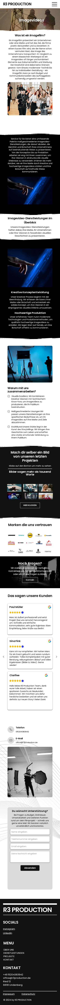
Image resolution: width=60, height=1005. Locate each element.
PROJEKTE (9, 956)
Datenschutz (28, 994)
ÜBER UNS (8, 949)
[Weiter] (56, 656)
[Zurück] (3, 656)
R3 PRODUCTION (17, 4)
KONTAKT (8, 959)
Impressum (9, 994)
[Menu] (54, 4)
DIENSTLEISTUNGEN (13, 953)
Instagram (9, 929)
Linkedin (7, 933)
